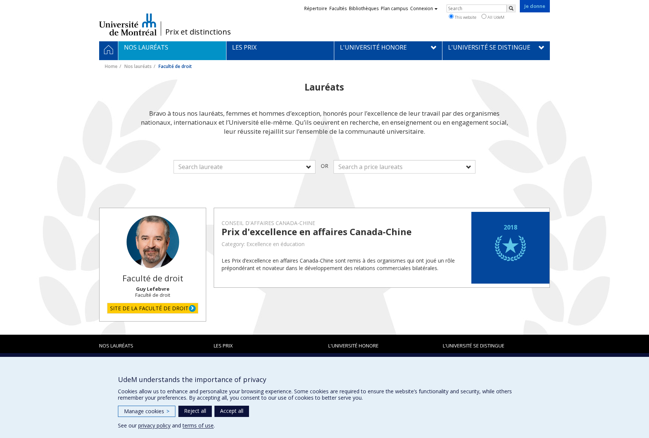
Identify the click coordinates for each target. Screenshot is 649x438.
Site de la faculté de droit (149, 308)
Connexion (421, 8)
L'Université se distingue (473, 345)
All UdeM (495, 17)
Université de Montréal (128, 24)
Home (111, 66)
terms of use (198, 425)
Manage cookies (146, 411)
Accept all (231, 410)
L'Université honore (353, 345)
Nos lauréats (138, 66)
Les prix (223, 345)
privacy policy (154, 425)
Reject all (195, 410)
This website (465, 17)
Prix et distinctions (198, 32)
